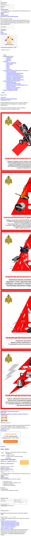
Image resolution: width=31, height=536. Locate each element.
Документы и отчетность (9, 70)
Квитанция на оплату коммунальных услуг (17, 84)
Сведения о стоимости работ (13, 78)
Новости (8, 58)
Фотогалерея (9, 64)
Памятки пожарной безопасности (9, 98)
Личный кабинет (7, 81)
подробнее (8, 458)
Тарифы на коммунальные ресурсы (15, 79)
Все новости (4, 430)
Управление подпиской (12, 88)
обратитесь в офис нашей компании (9, 16)
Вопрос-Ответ (6, 90)
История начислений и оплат (13, 83)
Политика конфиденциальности (8, 521)
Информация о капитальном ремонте (10, 411)
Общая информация (11, 62)
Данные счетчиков (11, 86)
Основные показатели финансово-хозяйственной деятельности (14, 74)
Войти (2, 32)
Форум (8, 66)
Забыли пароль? (4, 9)
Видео (7, 65)
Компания (5, 56)
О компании (9, 57)
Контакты (8, 60)
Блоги (7, 68)
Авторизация (4, 33)
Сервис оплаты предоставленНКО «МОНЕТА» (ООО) (8, 527)
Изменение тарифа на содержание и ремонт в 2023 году (14, 414)
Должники (9, 69)
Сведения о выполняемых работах (14, 75)
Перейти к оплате (5, 467)
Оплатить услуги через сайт (13, 87)
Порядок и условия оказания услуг (15, 77)
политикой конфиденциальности (16, 533)
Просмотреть (24, 461)
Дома (4, 61)
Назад (3, 92)
